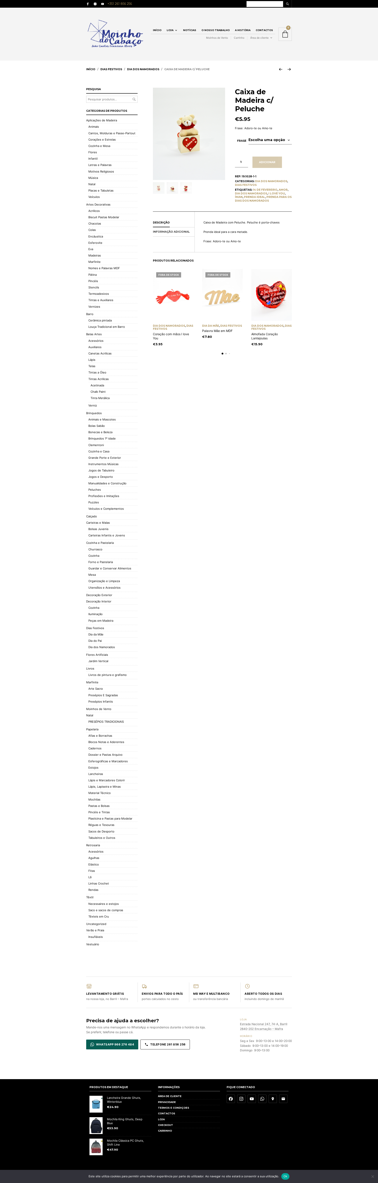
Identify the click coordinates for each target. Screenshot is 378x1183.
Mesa (92, 574)
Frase (241, 140)
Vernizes (94, 306)
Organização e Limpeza (104, 581)
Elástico (93, 864)
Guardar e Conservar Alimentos (109, 568)
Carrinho (239, 37)
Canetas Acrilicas (100, 353)
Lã (89, 877)
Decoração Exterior (99, 595)
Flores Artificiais (97, 654)
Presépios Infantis (100, 701)
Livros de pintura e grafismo (107, 675)
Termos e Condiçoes (173, 1107)
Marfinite (94, 261)
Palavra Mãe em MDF (217, 331)
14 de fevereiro (265, 189)
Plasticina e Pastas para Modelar (110, 818)
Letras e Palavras (100, 165)
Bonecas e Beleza (100, 432)
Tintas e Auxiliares (100, 300)
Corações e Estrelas (102, 139)
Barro (89, 314)
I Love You (276, 193)
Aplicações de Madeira (101, 120)
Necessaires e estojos (103, 904)
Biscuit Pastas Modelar (103, 217)
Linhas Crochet (98, 883)
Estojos (93, 767)
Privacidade (167, 1102)
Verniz (92, 405)
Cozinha (93, 555)
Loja (170, 30)
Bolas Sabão (96, 425)
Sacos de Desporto (101, 831)
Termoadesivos (98, 293)
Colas (92, 230)
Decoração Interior (98, 601)
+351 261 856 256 (119, 4)
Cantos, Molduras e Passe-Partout (111, 133)
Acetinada (97, 385)
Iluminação (95, 614)
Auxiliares (95, 347)
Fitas (91, 870)
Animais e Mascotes (102, 419)
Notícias (189, 30)
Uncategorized (96, 924)
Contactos (264, 30)
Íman (239, 197)
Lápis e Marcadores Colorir (106, 780)
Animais (93, 126)
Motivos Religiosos (101, 171)
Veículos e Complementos (106, 508)
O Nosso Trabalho (215, 30)
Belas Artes (94, 334)
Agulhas (93, 858)
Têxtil (89, 897)
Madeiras (94, 255)
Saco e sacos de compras (105, 910)
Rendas (93, 890)
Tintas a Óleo (97, 372)
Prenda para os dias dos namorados (263, 198)
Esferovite (95, 242)
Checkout (165, 1125)
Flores (92, 152)
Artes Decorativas (98, 204)
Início (157, 30)
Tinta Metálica (100, 398)
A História (242, 30)
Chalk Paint (98, 391)
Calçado (91, 516)
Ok (285, 1176)
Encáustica (95, 236)
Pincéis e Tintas (99, 812)
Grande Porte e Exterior (104, 457)
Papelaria (92, 729)
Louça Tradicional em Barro (106, 326)
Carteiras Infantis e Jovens (106, 535)
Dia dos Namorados (143, 69)
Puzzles (93, 502)
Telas (91, 366)
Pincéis (93, 281)
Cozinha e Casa (98, 451)
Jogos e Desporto (100, 476)
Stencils (93, 287)
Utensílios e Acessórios (104, 587)
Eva (90, 249)
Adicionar (267, 162)
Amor (283, 189)
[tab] (173, 222)
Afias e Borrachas (100, 735)
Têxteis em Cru (98, 916)
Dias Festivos (111, 69)
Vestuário (92, 944)
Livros (90, 668)
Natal (91, 184)
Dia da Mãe (210, 325)
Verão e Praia (95, 930)
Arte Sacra (95, 688)
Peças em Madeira (100, 620)
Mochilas (94, 799)
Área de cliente (259, 37)
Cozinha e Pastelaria (100, 542)
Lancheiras (95, 774)
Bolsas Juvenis (98, 529)
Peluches (94, 489)
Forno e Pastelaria (100, 562)
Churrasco (95, 549)
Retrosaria (93, 845)
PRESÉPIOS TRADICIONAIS (106, 721)
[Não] (372, 1176)
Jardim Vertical (98, 661)
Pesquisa (134, 99)
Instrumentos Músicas (103, 464)
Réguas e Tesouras (101, 825)
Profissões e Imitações (103, 496)
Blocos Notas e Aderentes (106, 742)
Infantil (93, 158)
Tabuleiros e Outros (101, 837)
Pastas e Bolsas (99, 806)
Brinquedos (94, 413)
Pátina (92, 274)
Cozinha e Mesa (99, 146)
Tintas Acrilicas (98, 379)
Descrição (161, 222)
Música (93, 178)
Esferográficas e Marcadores (108, 761)
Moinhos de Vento (217, 37)
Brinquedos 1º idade (102, 438)
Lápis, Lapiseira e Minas (104, 786)
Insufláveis (95, 937)
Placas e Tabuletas (101, 190)
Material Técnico (99, 793)
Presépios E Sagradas (103, 695)
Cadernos (95, 748)
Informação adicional (171, 231)
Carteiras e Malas (98, 522)
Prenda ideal (254, 197)
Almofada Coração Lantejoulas (264, 336)
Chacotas (94, 223)
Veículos (94, 197)
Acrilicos (94, 211)
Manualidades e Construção (107, 483)
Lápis (91, 359)
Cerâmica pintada (100, 320)
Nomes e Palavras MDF (104, 268)
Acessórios (95, 340)
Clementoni (96, 445)
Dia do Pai (95, 640)
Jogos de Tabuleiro (101, 470)
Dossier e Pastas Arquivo (105, 754)
